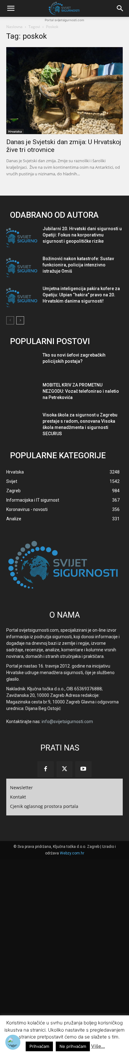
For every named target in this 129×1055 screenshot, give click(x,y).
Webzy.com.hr (72, 853)
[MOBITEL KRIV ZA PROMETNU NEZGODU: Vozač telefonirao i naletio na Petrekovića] (22, 394)
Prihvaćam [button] (39, 1046)
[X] (64, 769)
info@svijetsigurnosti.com (67, 721)
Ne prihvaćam (72, 1046)
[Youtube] (83, 769)
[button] (11, 8)
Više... (98, 1046)
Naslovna (14, 26)
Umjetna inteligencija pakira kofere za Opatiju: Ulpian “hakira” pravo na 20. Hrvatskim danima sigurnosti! (81, 295)
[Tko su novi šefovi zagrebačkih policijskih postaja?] (22, 364)
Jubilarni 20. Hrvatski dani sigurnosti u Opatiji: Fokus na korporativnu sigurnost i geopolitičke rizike (82, 235)
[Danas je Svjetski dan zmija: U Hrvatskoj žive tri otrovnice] (64, 90)
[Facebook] (45, 769)
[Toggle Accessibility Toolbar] (13, 1042)
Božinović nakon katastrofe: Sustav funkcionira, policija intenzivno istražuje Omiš (78, 265)
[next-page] (20, 320)
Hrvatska (15, 131)
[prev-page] (10, 320)
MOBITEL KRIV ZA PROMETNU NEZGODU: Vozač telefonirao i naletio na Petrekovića (81, 391)
